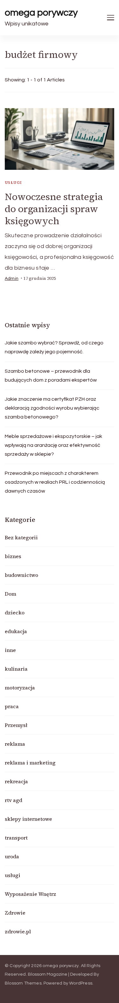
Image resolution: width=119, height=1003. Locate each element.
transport (16, 837)
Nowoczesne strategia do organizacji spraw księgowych (54, 208)
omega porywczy (41, 12)
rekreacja (16, 781)
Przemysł (16, 725)
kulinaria (16, 668)
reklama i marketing (30, 762)
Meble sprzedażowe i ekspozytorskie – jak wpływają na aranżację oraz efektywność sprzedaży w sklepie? (53, 445)
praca (12, 706)
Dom (10, 593)
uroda (12, 856)
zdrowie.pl (18, 931)
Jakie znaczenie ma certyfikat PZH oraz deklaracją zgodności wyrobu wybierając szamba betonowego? (52, 408)
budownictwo (21, 574)
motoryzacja (20, 687)
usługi (13, 182)
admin (11, 278)
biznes (13, 556)
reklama (15, 743)
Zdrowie (15, 912)
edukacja (16, 631)
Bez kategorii (21, 537)
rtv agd (13, 800)
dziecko (14, 612)
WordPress (80, 983)
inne (10, 650)
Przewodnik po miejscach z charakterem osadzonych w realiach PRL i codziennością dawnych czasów (55, 482)
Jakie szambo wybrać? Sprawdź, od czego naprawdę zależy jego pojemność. (54, 347)
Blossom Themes (23, 983)
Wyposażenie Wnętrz (30, 893)
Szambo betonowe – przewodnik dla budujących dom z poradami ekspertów (51, 376)
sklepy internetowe (28, 818)
